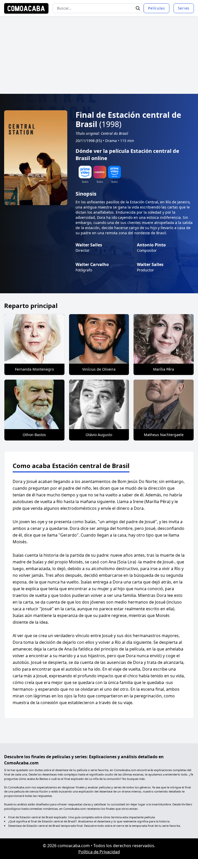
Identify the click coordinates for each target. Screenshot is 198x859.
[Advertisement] (99, 55)
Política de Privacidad (99, 852)
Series (183, 8)
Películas (156, 8)
